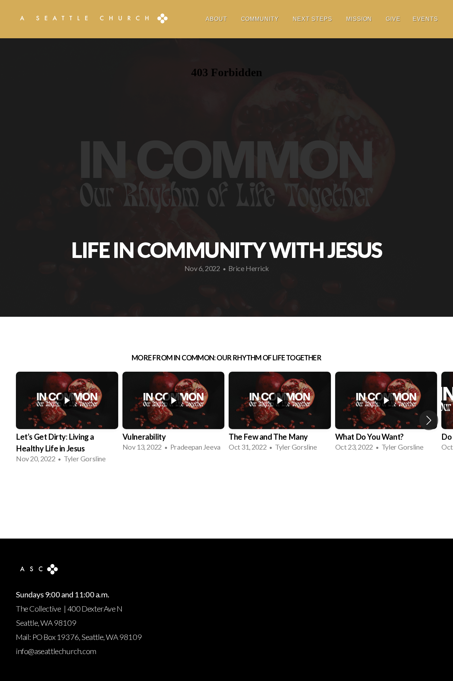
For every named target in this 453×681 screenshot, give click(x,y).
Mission (360, 19)
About (217, 19)
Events (425, 19)
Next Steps (313, 19)
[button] (429, 420)
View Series (226, 490)
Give (393, 19)
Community (261, 19)
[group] (67, 420)
